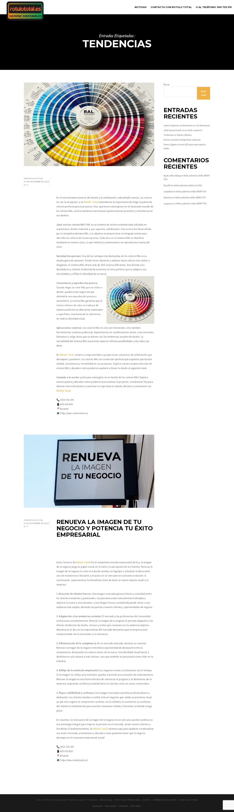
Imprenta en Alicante (165, 800)
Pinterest (136, 806)
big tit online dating (172, 175)
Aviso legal (106, 800)
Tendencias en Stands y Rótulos (178, 135)
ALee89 (167, 185)
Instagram (110, 806)
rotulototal (35, 178)
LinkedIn (123, 806)
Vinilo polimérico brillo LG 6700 (188, 185)
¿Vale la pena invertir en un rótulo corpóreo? (183, 130)
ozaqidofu (168, 191)
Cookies (146, 800)
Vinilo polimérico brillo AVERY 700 (191, 191)
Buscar (167, 84)
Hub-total (192, 800)
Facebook (97, 806)
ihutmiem (168, 197)
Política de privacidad (127, 800)
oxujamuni (168, 203)
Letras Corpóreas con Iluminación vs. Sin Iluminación (187, 125)
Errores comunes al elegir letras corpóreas (182, 139)
